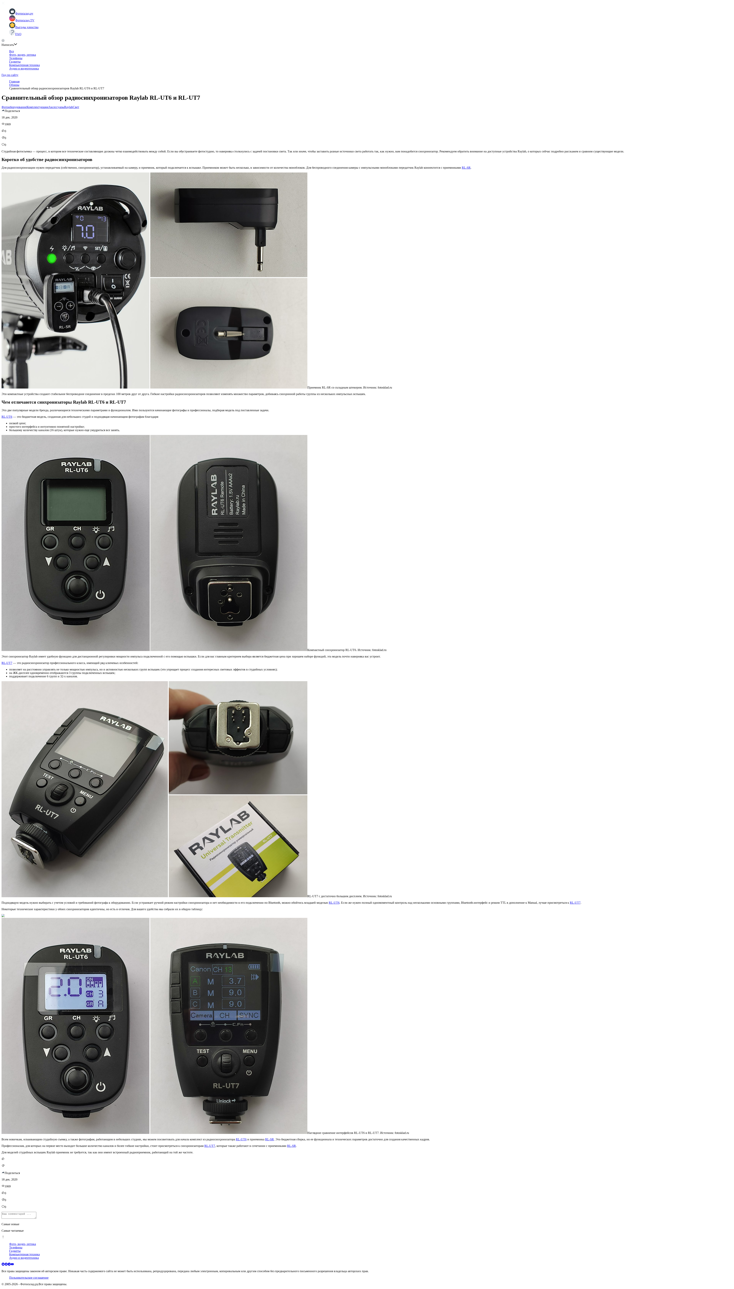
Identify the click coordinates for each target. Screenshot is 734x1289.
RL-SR (466, 167)
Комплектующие (38, 107)
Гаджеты (15, 61)
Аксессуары (56, 107)
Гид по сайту (10, 75)
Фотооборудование (14, 107)
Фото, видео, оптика (22, 54)
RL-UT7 (7, 663)
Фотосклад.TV (24, 20)
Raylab (68, 107)
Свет (76, 107)
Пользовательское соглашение (29, 1277)
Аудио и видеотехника (24, 68)
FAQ (18, 34)
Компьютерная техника (24, 65)
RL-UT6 (7, 416)
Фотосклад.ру (24, 13)
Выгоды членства (26, 27)
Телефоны (15, 58)
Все (11, 51)
